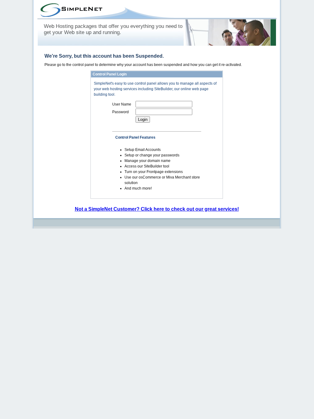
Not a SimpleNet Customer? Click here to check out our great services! (157, 209)
